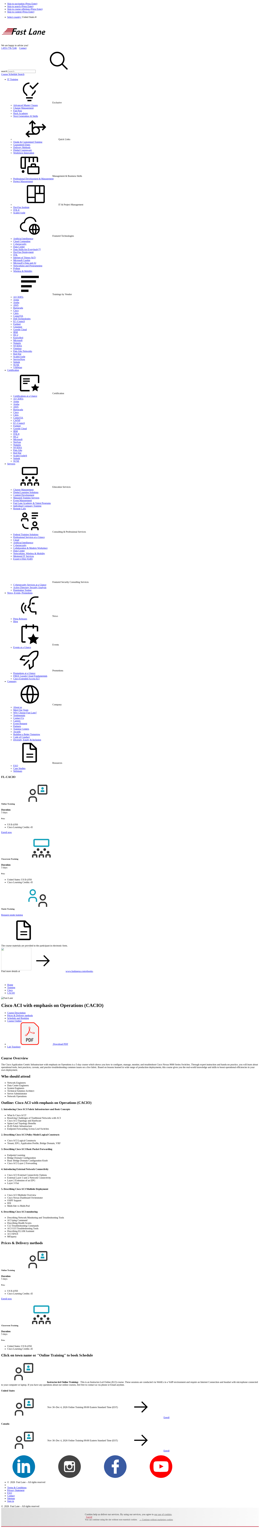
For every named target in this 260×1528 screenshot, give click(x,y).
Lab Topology (14, 1047)
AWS (16, 305)
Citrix (16, 313)
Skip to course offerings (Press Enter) (25, 9)
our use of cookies (163, 1514)
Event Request (20, 723)
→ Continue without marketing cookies (156, 1520)
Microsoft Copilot (21, 260)
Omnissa (17, 348)
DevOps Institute (21, 207)
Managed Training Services (26, 497)
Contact (22, 48)
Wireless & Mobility (22, 271)
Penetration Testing (22, 590)
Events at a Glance (22, 647)
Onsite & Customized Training (27, 142)
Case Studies (19, 768)
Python (16, 268)
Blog (15, 621)
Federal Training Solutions (25, 534)
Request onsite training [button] (12, 915)
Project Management (23, 181)
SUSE (16, 364)
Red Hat (17, 354)
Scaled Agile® (20, 455)
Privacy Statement (15, 1490)
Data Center (19, 246)
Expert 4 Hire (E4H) (23, 559)
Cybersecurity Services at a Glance (29, 584)
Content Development (23, 495)
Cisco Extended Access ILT (26, 678)
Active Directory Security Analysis (29, 587)
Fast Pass (17, 110)
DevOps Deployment (23, 252)
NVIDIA (17, 345)
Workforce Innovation (23, 153)
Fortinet (17, 324)
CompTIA (18, 316)
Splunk (16, 362)
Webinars (17, 771)
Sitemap (11, 1498)
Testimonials (19, 715)
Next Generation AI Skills (25, 116)
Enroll (166, 1417)
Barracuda (18, 308)
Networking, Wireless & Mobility (29, 553)
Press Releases (20, 618)
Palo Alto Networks (22, 351)
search (4, 71)
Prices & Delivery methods (20, 1015)
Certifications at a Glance (25, 396)
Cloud (16, 540)
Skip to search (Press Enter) (20, 6)
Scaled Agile (19, 212)
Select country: (14, 17)
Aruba (16, 302)
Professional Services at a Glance (29, 537)
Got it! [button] (89, 1517)
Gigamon (17, 327)
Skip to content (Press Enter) (20, 12)
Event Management (22, 500)
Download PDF (60, 1044)
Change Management (23, 108)
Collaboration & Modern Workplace (30, 548)
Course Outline (14, 1021)
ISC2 (15, 335)
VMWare (17, 367)
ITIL (15, 255)
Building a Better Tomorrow (26, 734)
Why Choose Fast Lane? (25, 712)
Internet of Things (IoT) (24, 257)
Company (12, 681)
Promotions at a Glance (24, 673)
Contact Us (18, 718)
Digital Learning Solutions (25, 492)
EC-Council (19, 321)
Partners (17, 726)
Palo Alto (17, 450)
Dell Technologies (22, 318)
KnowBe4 (18, 337)
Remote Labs (19, 508)
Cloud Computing (21, 241)
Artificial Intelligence (23, 238)
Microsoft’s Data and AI (24, 263)
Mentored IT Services (23, 556)
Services (11, 463)
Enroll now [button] (6, 832)
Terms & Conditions (16, 1487)
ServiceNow (19, 359)
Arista (16, 299)
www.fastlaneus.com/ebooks (79, 971)
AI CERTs (18, 297)
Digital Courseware (22, 150)
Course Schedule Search (12, 74)
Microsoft (17, 340)
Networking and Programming (27, 265)
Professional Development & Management (33, 178)
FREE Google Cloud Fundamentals (30, 676)
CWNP (16, 420)
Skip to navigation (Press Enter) (22, 3)
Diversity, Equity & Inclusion (27, 739)
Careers (16, 721)
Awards (17, 731)
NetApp (17, 442)
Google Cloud (20, 329)
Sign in (10, 1501)
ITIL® (16, 210)
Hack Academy (20, 113)
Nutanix (17, 343)
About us (17, 707)
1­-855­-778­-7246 (9, 48)
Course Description (16, 1012)
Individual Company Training (27, 506)
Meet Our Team (20, 710)
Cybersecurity (19, 244)
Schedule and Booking (18, 1018)
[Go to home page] (23, 42)
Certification (13, 370)
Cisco (16, 310)
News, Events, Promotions (19, 593)
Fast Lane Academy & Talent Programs (32, 503)
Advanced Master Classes (25, 105)
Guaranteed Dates (21, 144)
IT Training (12, 79)
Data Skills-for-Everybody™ (27, 249)
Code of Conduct (21, 737)
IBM (15, 332)
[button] (29, 17)
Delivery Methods (21, 147)
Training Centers (21, 729)
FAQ (15, 765)
